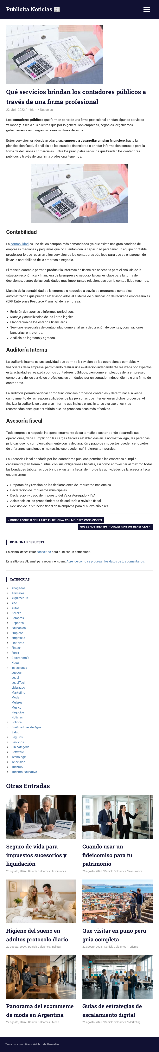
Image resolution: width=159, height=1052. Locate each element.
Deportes (17, 623)
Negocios (46, 110)
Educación (18, 628)
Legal (15, 677)
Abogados (18, 588)
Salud (15, 732)
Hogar (15, 663)
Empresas (18, 638)
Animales (17, 593)
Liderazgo (18, 687)
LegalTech (18, 683)
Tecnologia (19, 757)
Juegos (16, 672)
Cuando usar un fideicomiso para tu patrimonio (107, 855)
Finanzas (17, 643)
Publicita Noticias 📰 (33, 9)
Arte (14, 603)
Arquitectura (19, 598)
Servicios (17, 742)
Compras (17, 618)
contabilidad (19, 244)
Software (17, 752)
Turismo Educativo (24, 772)
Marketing (18, 692)
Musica (16, 707)
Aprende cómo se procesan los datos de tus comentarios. (106, 561)
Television (18, 762)
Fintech (16, 648)
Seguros (17, 737)
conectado (44, 552)
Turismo (17, 767)
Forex (15, 653)
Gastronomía (20, 658)
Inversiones (19, 668)
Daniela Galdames (39, 871)
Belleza (16, 613)
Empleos (17, 633)
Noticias (17, 717)
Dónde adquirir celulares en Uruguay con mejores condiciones (56, 520)
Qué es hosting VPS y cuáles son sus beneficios (114, 527)
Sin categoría (20, 747)
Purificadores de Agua (26, 727)
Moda (15, 697)
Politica (16, 722)
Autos (15, 608)
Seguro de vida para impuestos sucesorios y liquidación (36, 855)
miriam (32, 110)
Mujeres (16, 702)
